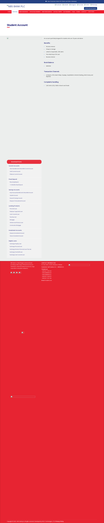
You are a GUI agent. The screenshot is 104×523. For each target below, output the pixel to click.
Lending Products (14, 206)
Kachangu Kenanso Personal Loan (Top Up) (20, 249)
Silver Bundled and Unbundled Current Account (21, 168)
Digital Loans (13, 241)
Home (9, 11)
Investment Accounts (15, 230)
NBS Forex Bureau (47, 11)
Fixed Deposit (13, 179)
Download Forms (16, 162)
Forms (78, 11)
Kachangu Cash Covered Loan (17, 254)
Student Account (14, 195)
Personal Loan (13, 208)
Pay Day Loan (13, 217)
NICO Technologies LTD (48, 521)
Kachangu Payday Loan (15, 243)
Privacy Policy (59, 521)
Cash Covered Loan (14, 214)
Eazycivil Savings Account (16, 198)
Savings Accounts (14, 190)
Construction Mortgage (15, 225)
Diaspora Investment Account (17, 233)
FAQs (73, 11)
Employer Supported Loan (16, 211)
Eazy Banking (67, 11)
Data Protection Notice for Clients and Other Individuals (57, 1)
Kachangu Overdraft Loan (16, 252)
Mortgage (12, 219)
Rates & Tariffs (58, 11)
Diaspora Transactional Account (17, 201)
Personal (15, 11)
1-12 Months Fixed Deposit (16, 184)
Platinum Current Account (16, 174)
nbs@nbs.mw (48, 280)
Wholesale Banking (35, 11)
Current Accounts (14, 166)
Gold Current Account (15, 171)
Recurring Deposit (14, 182)
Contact (84, 11)
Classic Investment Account (16, 236)
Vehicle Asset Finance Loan (16, 222)
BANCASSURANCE (23, 11)
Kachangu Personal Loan (16, 246)
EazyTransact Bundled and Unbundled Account (21, 192)
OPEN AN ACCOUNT (90, 8)
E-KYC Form (91, 11)
